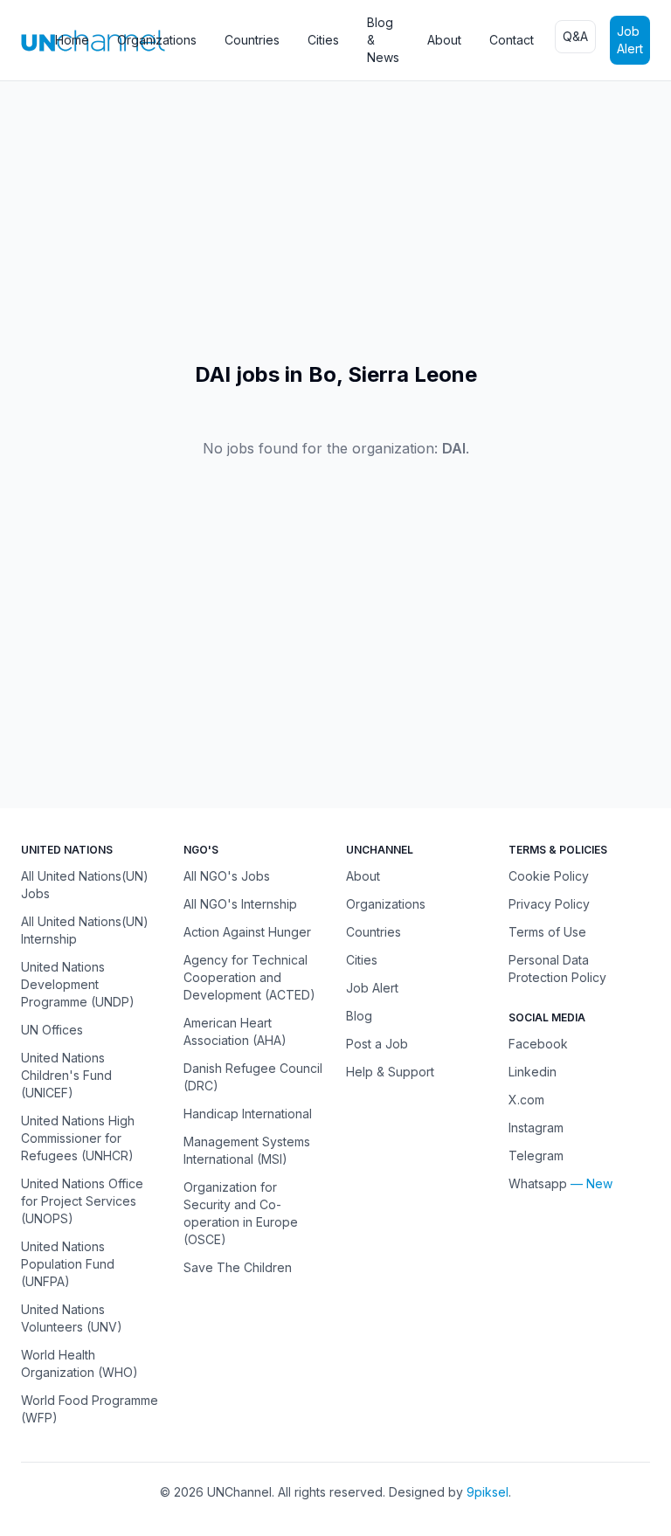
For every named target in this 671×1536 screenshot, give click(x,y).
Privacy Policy (549, 903)
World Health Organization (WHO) (79, 1363)
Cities (323, 39)
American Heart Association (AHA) (235, 1031)
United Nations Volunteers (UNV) (71, 1318)
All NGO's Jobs (226, 875)
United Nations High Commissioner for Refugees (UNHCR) (78, 1138)
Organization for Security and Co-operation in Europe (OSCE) (240, 1213)
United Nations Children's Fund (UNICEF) (66, 1075)
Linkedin (532, 1071)
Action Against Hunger (247, 931)
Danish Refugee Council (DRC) (252, 1077)
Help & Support (390, 1071)
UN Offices (52, 1029)
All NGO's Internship (240, 903)
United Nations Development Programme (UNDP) (78, 984)
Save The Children (237, 1267)
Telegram (536, 1155)
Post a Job (377, 1043)
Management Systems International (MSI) (246, 1150)
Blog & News (383, 40)
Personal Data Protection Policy (557, 968)
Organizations (157, 39)
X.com (526, 1099)
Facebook (538, 1043)
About (444, 39)
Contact (511, 39)
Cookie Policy (548, 875)
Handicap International (247, 1113)
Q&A (575, 36)
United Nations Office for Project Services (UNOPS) (82, 1201)
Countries (252, 39)
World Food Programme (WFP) (89, 1409)
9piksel (487, 1491)
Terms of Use (547, 931)
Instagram (536, 1127)
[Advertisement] (335, 221)
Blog (359, 1015)
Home (72, 39)
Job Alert (630, 40)
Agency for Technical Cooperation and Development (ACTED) (249, 977)
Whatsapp (537, 1183)
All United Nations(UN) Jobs (85, 884)
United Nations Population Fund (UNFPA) (67, 1264)
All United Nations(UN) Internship (85, 930)
